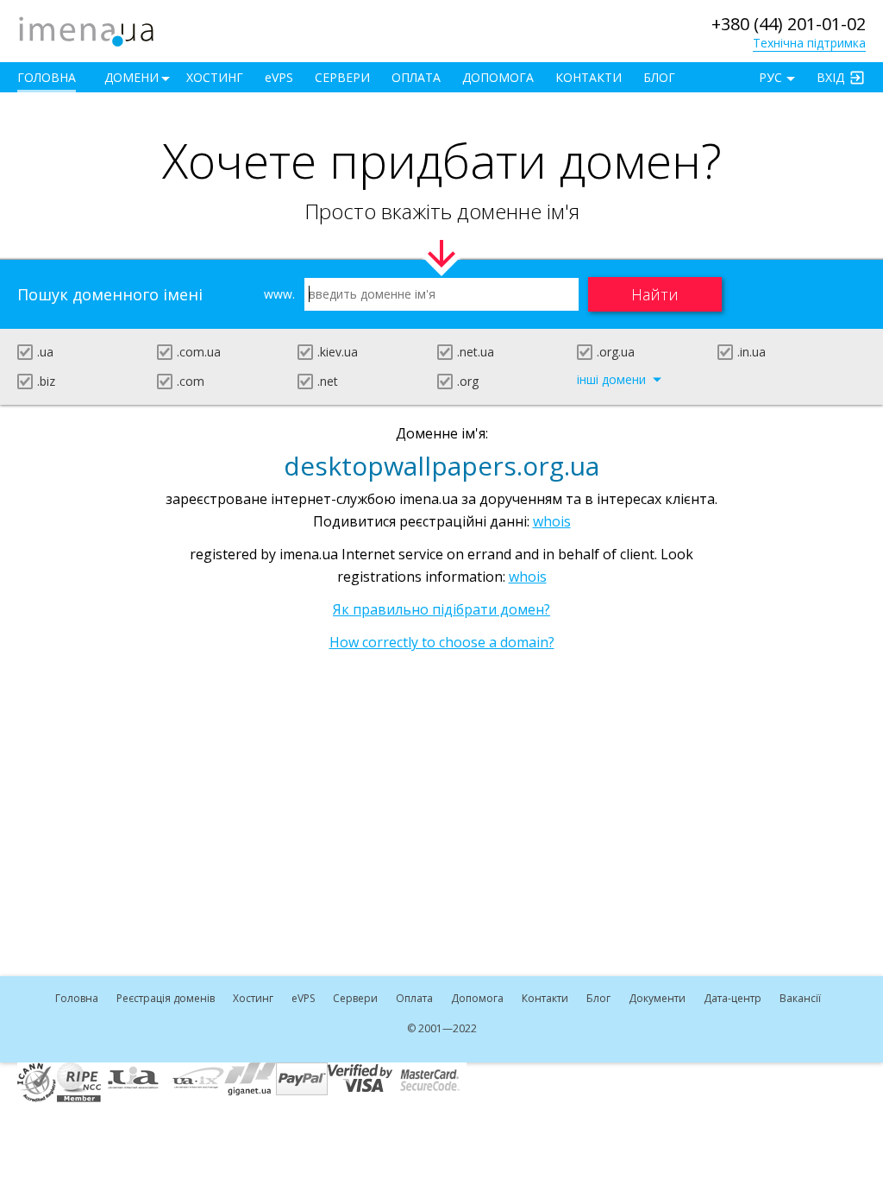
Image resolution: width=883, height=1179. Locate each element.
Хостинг (214, 77)
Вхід (830, 77)
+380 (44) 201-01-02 (788, 23)
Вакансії (800, 998)
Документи (657, 998)
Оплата (416, 77)
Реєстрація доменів (165, 998)
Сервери (342, 77)
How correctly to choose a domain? (441, 642)
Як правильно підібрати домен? (441, 609)
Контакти (588, 77)
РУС (770, 77)
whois (552, 521)
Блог (659, 77)
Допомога (498, 77)
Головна (46, 77)
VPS (279, 77)
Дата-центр (732, 998)
